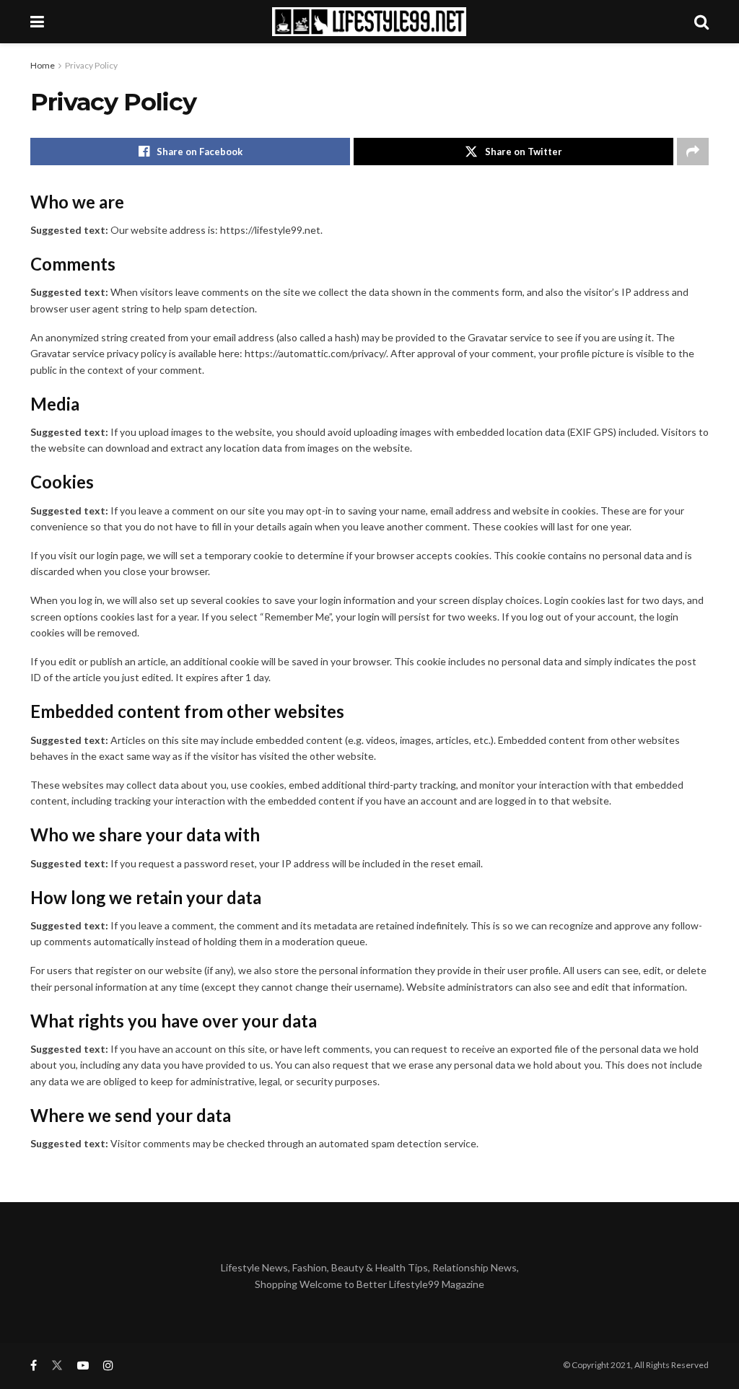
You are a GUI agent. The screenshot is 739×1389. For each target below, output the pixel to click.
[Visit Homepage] (369, 21)
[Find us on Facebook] (33, 1365)
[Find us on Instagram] (108, 1365)
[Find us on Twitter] (57, 1365)
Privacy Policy (91, 65)
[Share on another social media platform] (693, 151)
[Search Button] (701, 21)
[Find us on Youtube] (83, 1365)
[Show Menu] (37, 21)
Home (42, 65)
